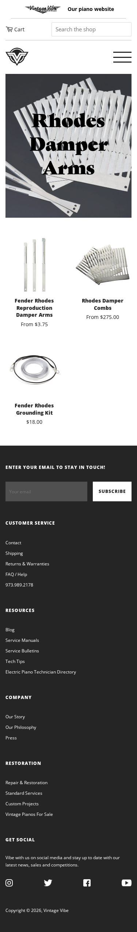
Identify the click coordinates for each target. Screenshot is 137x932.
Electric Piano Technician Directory (40, 672)
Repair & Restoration (26, 782)
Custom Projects (22, 804)
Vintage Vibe (56, 910)
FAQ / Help (16, 574)
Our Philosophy (20, 727)
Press (11, 738)
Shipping (14, 553)
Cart (19, 29)
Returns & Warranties (27, 564)
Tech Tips (15, 661)
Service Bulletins (22, 651)
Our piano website (91, 8)
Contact (13, 543)
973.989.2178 (19, 585)
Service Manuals (22, 640)
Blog (10, 630)
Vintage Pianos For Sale (29, 814)
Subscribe (112, 491)
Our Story (15, 717)
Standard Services (23, 793)
